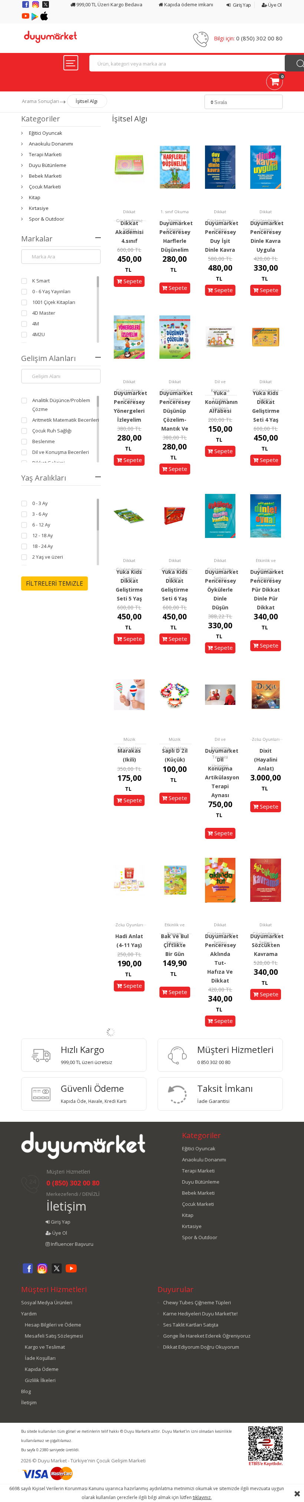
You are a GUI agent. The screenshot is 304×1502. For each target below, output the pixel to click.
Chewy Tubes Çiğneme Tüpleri (197, 1302)
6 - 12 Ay (41, 524)
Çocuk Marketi (45, 186)
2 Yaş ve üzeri (47, 556)
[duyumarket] (50, 36)
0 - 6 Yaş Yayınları (51, 291)
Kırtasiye (39, 208)
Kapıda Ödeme (42, 1369)
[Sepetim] (274, 83)
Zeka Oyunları (266, 739)
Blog (26, 1391)
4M (35, 323)
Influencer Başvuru (71, 1244)
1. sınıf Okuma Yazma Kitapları (175, 220)
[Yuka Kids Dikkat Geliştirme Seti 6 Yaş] (174, 515)
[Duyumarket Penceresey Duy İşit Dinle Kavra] (220, 166)
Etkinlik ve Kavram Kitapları (266, 569)
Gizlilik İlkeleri (40, 1380)
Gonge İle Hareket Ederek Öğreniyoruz (207, 1335)
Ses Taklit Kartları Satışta (190, 1324)
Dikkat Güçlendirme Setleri (129, 220)
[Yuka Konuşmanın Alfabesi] (220, 336)
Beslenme (43, 441)
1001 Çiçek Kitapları (53, 302)
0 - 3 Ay (40, 503)
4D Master (43, 313)
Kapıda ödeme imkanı (188, 4)
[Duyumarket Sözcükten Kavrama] (265, 880)
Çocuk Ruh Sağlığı (52, 430)
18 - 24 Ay (42, 546)
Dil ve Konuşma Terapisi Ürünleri (220, 395)
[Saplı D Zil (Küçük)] (174, 694)
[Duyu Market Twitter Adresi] (45, 7)
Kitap (34, 197)
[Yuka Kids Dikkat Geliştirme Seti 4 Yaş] (265, 336)
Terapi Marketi (45, 154)
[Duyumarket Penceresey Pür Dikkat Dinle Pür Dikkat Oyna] (265, 515)
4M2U (38, 334)
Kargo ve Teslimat (45, 1347)
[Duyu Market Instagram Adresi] (36, 7)
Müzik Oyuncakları (129, 743)
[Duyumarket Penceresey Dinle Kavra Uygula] (265, 166)
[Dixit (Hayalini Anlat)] (265, 694)
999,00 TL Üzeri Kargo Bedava (108, 4)
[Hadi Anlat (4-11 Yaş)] (129, 880)
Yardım (29, 1313)
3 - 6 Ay (40, 514)
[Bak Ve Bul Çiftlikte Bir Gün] (174, 880)
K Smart (41, 280)
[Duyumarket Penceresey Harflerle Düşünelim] (174, 166)
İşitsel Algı (87, 101)
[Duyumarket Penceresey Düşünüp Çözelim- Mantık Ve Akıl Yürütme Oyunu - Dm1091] (174, 336)
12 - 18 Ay (42, 535)
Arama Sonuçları (40, 101)
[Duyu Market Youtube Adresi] (26, 18)
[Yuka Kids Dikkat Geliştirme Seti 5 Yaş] (129, 515)
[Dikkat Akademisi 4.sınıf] (129, 166)
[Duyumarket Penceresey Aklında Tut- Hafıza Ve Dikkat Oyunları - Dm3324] (220, 880)
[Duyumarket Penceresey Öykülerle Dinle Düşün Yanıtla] (220, 515)
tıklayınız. (202, 1497)
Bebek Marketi (45, 176)
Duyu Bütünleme (47, 165)
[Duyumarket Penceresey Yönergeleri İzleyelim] (129, 336)
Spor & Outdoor (46, 218)
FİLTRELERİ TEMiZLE (54, 583)
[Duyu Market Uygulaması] (35, 18)
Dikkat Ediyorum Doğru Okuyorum (201, 1347)
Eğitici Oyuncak (45, 133)
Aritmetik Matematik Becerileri (65, 420)
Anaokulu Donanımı (51, 143)
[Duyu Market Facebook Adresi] (26, 7)
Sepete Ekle (132, 286)
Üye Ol (274, 4)
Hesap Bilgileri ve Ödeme (53, 1324)
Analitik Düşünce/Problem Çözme (61, 404)
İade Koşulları (40, 1358)
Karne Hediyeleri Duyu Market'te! (200, 1313)
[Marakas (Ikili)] (129, 694)
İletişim (66, 1206)
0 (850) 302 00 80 (259, 38)
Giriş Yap (241, 4)
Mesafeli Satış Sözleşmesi (54, 1335)
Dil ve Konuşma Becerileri (60, 452)
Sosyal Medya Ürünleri (46, 1302)
